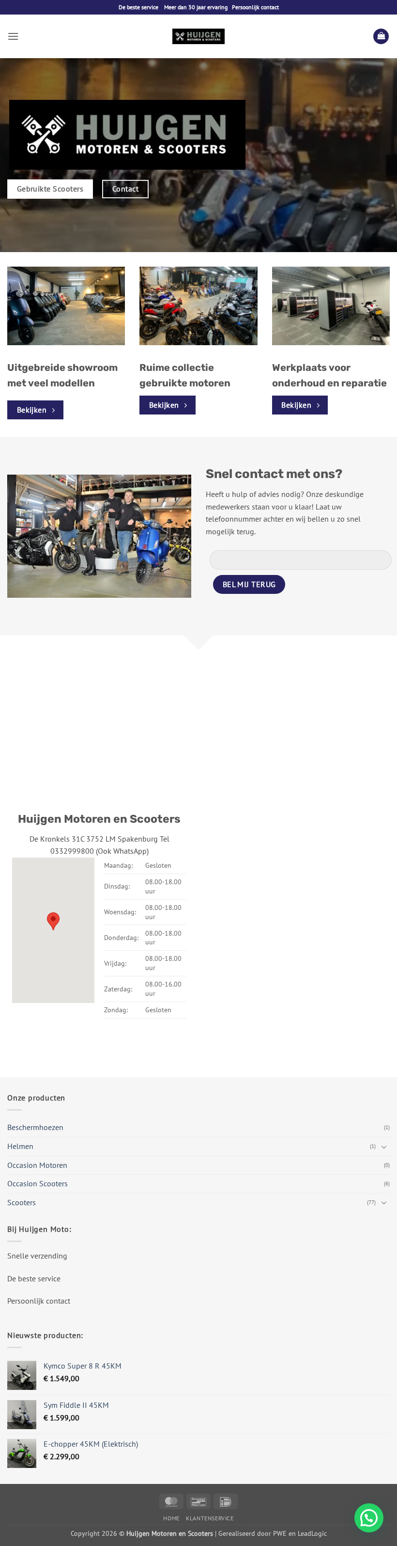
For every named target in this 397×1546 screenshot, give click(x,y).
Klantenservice (210, 1518)
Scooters (21, 1202)
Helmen (20, 1146)
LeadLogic (312, 1533)
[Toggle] (384, 1146)
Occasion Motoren (37, 1165)
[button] (13, 36)
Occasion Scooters (37, 1183)
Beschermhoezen (35, 1127)
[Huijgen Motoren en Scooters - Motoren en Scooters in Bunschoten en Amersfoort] (198, 36)
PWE (280, 1533)
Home (171, 1518)
